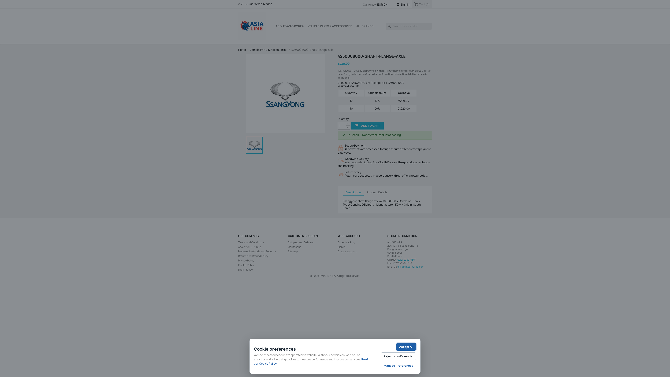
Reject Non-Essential (398, 356)
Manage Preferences (398, 366)
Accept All (406, 347)
